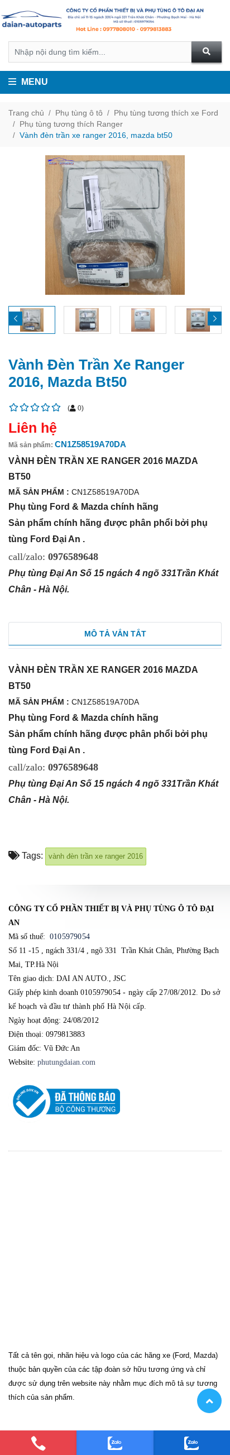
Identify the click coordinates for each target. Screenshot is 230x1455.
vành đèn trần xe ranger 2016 (96, 856)
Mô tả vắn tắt (115, 633)
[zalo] (114, 1442)
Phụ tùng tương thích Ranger (71, 123)
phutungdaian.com (66, 1062)
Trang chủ (26, 112)
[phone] (38, 1442)
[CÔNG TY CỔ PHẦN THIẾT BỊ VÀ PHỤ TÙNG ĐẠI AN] (115, 20)
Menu (33, 82)
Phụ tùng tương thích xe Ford (166, 112)
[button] (215, 319)
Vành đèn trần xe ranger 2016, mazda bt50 (96, 135)
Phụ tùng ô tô (79, 112)
